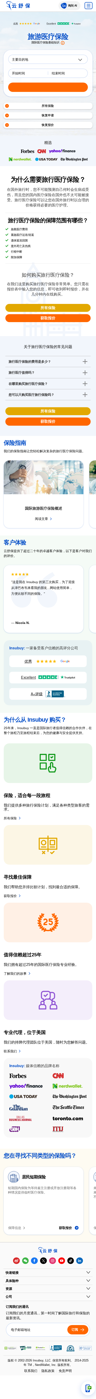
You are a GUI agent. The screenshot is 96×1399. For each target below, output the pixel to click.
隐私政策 (48, 1371)
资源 (9, 1289)
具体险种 (12, 1281)
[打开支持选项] (88, 1388)
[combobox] (48, 59)
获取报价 (48, 318)
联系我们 (30, 1371)
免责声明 (65, 1371)
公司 (9, 1296)
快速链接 (12, 1272)
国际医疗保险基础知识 (45, 42)
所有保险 (48, 308)
